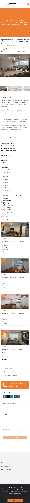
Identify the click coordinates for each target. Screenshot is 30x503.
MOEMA (5, 238)
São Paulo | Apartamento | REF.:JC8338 (13, 313)
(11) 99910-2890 (13, 386)
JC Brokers (4, 22)
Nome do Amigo (6, 421)
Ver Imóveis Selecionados (10, 375)
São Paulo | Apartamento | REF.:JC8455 (13, 277)
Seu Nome (5, 406)
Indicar (15, 437)
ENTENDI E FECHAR (15, 500)
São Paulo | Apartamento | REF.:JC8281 (13, 349)
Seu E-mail (5, 414)
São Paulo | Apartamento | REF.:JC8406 (13, 241)
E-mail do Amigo (6, 429)
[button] (28, 69)
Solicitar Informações (9, 371)
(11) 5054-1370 (6, 469)
